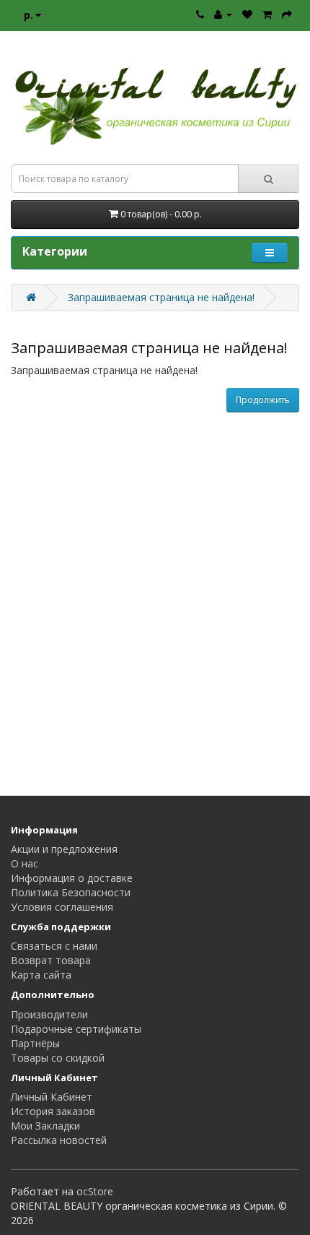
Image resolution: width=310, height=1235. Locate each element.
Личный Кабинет (51, 1097)
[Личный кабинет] (223, 14)
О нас (24, 863)
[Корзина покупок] (267, 14)
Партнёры (35, 1043)
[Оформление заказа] (287, 14)
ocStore (94, 1191)
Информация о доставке (72, 878)
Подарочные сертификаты (76, 1029)
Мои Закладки (45, 1125)
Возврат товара (51, 960)
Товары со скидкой (58, 1058)
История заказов (53, 1111)
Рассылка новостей (59, 1140)
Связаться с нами (54, 946)
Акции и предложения (64, 849)
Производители (49, 1014)
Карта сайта (41, 975)
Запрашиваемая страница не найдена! (161, 297)
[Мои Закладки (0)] (247, 14)
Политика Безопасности (70, 892)
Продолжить (263, 400)
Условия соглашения (62, 907)
